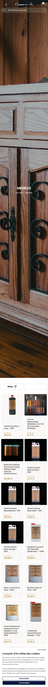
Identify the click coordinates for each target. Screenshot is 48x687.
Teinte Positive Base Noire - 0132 (34, 509)
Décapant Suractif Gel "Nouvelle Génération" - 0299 (35, 549)
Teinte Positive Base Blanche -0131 (12, 509)
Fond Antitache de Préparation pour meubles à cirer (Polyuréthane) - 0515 (12, 630)
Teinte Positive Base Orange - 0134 (10, 549)
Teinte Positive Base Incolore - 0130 (33, 470)
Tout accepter (24, 683)
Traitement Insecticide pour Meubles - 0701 (34, 633)
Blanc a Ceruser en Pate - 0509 (12, 589)
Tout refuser (41, 649)
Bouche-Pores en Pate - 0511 (34, 589)
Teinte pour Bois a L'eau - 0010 (11, 427)
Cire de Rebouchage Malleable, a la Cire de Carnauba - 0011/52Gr (35, 424)
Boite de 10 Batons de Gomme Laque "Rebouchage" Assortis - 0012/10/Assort (12, 469)
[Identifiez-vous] (46, 4)
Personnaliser (24, 678)
